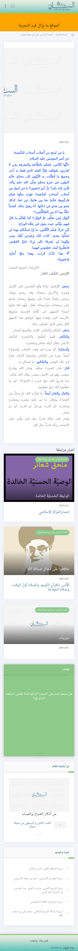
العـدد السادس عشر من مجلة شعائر (52, 459)
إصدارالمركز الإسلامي (54, 512)
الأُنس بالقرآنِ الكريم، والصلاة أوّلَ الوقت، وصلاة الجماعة (40, 587)
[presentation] (40, 753)
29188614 (56, 948)
